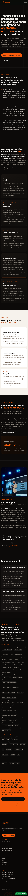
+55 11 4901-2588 (6, 876)
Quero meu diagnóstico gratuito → (13, 799)
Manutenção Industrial (18, 705)
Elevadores (20, 695)
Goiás (11, 741)
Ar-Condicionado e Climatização (8, 695)
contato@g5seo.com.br (7, 881)
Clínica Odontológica (6, 652)
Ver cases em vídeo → (8, 432)
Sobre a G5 (4, 856)
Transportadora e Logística (7, 717)
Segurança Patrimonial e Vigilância (9, 710)
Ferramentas (4, 862)
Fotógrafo (22, 657)
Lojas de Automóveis (15, 664)
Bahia (3, 739)
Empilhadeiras (20, 669)
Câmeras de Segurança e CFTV (8, 700)
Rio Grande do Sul (5, 752)
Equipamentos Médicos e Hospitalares (10, 687)
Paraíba (7, 747)
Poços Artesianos (5, 702)
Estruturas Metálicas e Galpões (8, 692)
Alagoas (8, 736)
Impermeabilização (21, 700)
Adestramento (11, 647)
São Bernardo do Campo (15, 763)
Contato (4, 867)
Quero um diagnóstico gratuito (11, 55)
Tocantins (4, 757)
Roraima (19, 752)
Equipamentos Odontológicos (8, 690)
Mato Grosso (4, 744)
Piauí (3, 749)
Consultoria (20, 652)
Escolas (3, 657)
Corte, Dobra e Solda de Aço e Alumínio (10, 725)
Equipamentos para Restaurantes (9, 682)
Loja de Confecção (6, 662)
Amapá (13, 736)
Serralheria (4, 720)
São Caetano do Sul (6, 766)
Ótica (22, 664)
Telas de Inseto (15, 722)
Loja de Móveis (5, 664)
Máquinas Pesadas (6, 672)
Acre (3, 736)
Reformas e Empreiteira (7, 705)
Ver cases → (6, 60)
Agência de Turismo (21, 647)
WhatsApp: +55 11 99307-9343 (8, 878)
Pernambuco (19, 747)
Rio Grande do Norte (19, 749)
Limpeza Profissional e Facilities (8, 712)
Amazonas (19, 736)
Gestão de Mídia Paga (6, 841)
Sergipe (18, 754)
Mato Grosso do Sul (14, 744)
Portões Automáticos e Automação (9, 697)
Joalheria (10, 659)
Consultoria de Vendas (7, 848)
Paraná (13, 747)
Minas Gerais (22, 744)
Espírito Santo (5, 741)
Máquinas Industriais (17, 677)
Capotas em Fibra (12, 720)
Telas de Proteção (6, 722)
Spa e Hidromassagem (6, 730)
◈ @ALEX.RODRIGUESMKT (14, 545)
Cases (3, 858)
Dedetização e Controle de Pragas (9, 715)
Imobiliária (4, 659)
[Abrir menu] (25, 2)
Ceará (8, 739)
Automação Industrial (6, 707)
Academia (4, 647)
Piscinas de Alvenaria (15, 727)
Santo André (4, 763)
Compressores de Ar (6, 679)
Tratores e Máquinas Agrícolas (8, 669)
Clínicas (14, 652)
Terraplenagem (18, 717)
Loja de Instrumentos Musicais (18, 662)
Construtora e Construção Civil (18, 702)
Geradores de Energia (6, 677)
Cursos (11, 654)
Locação (16, 659)
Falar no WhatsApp (22, 893)
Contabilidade (5, 654)
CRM (3, 846)
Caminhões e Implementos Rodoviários (10, 674)
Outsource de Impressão (7, 649)
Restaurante (16, 667)
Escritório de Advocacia (12, 657)
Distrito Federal (15, 739)
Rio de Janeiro (9, 749)
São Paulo (13, 754)
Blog (3, 860)
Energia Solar (20, 692)
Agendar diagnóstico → (9, 835)
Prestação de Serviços (6, 667)
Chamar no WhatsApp (9, 804)
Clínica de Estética (18, 649)
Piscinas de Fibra (5, 727)
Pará (3, 747)
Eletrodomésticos (19, 654)
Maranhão (17, 741)
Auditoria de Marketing (7, 850)
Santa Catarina (5, 754)
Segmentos (4, 864)
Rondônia (13, 752)
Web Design (4, 843)
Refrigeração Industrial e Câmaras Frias (10, 684)
